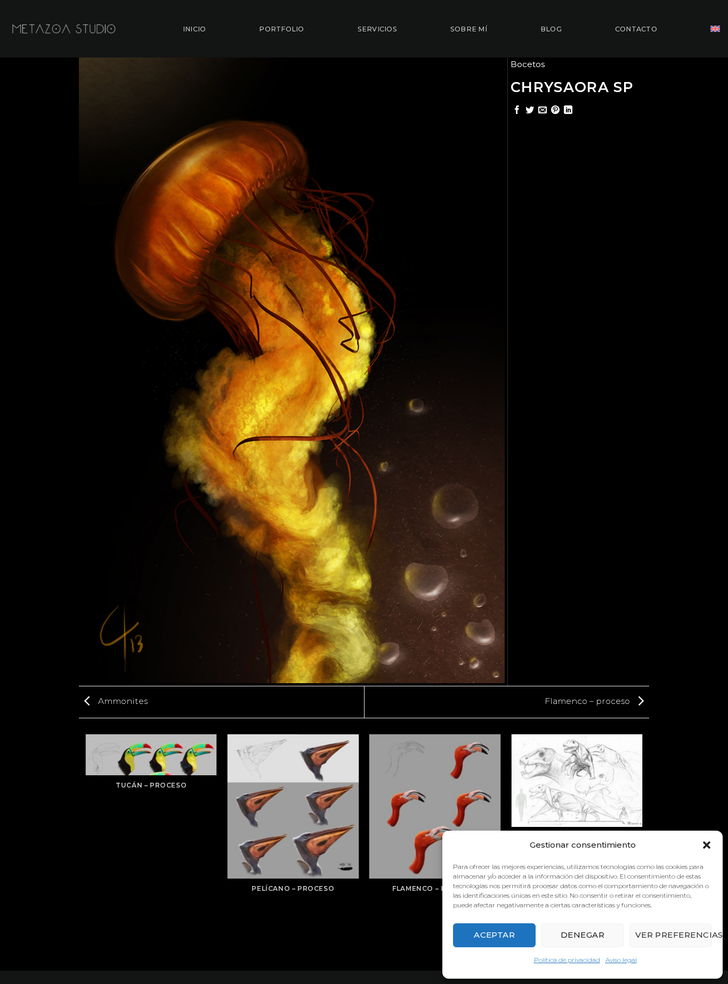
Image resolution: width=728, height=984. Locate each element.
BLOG (551, 29)
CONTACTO (636, 29)
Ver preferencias (673, 935)
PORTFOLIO (281, 29)
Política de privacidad (567, 960)
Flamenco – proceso (588, 701)
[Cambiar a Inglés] (715, 28)
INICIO (194, 29)
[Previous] (86, 851)
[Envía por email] (542, 110)
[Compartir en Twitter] (529, 110)
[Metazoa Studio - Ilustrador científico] (64, 29)
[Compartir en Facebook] (517, 110)
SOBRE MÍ (468, 29)
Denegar (582, 935)
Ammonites (122, 701)
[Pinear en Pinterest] (555, 110)
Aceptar (494, 935)
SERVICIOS (377, 29)
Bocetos (528, 64)
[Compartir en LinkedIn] (568, 110)
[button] (706, 845)
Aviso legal (621, 960)
